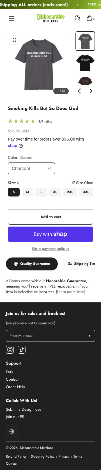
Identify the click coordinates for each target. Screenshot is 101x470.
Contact (12, 379)
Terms (78, 456)
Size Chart (84, 183)
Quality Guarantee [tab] (35, 263)
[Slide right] (91, 91)
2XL (70, 192)
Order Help (15, 387)
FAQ (9, 372)
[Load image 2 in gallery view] (85, 63)
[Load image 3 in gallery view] (85, 84)
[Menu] (12, 18)
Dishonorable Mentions (36, 447)
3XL (86, 192)
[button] (77, 18)
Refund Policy (16, 456)
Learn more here (70, 292)
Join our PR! (16, 416)
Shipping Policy (42, 456)
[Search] (78, 18)
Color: (20, 157)
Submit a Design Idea (24, 409)
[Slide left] (79, 91)
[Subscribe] (88, 336)
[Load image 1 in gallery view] (85, 41)
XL (55, 192)
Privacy (64, 456)
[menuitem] (50, 372)
